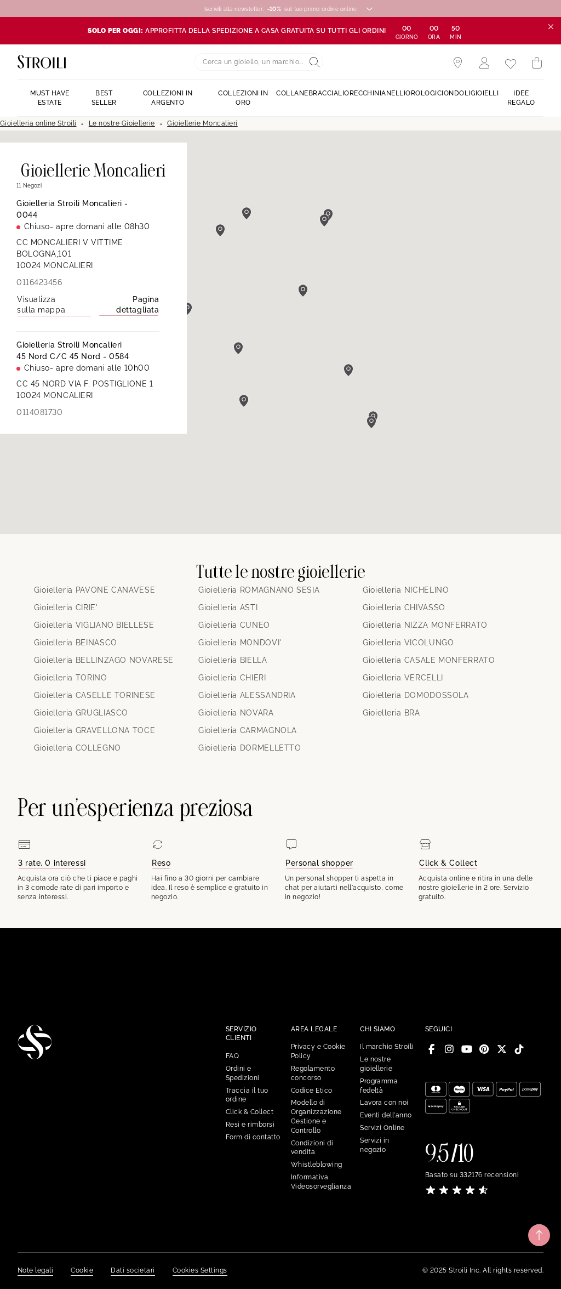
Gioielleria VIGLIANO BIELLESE (94, 625)
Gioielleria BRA (391, 712)
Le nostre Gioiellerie (122, 123)
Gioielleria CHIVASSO (404, 607)
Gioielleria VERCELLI (403, 677)
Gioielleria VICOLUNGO (408, 642)
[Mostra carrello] (536, 63)
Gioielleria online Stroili (38, 123)
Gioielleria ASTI (227, 607)
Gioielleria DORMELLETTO (249, 747)
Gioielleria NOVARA (236, 712)
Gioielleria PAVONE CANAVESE (94, 590)
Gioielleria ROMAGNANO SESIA (258, 590)
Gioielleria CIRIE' (66, 607)
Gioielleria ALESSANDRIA (247, 695)
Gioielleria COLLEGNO (77, 747)
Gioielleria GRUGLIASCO (81, 712)
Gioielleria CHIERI (232, 677)
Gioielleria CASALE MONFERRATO (429, 660)
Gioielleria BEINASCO (75, 642)
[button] (348, 370)
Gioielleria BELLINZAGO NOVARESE (104, 660)
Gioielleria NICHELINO (406, 590)
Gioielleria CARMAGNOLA (247, 730)
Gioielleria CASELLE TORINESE (95, 695)
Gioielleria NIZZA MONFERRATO (425, 625)
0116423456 (39, 282)
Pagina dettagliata (137, 305)
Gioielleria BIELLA (232, 660)
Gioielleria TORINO (70, 677)
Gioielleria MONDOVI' (240, 642)
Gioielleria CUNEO (234, 625)
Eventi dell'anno (386, 1115)
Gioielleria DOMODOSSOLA (416, 695)
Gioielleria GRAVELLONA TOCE (94, 730)
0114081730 (39, 412)
